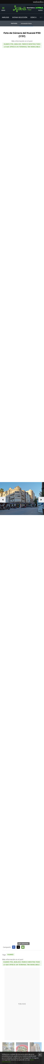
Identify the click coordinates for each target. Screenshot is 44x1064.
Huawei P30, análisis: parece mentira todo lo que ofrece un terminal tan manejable (22, 45)
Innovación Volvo (26, 23)
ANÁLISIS (5, 17)
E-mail (23, 947)
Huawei (10, 954)
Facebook (13, 947)
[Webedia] (38, 1)
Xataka (22, 9)
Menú (3, 10)
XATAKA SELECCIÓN (19, 17)
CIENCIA (33, 17)
